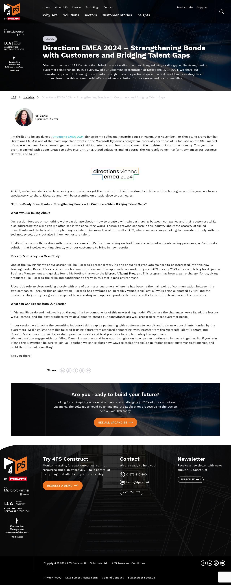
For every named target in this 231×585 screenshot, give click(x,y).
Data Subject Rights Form (81, 577)
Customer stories (116, 15)
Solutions (71, 15)
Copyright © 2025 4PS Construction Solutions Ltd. (76, 563)
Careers (77, 7)
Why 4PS (50, 15)
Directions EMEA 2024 (68, 137)
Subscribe (188, 479)
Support (202, 7)
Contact (108, 7)
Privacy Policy (52, 577)
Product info (185, 7)
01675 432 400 (136, 475)
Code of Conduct (113, 577)
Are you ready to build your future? (115, 394)
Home (46, 7)
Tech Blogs (92, 7)
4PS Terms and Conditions (128, 563)
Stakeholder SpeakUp (141, 577)
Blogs (50, 39)
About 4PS (61, 7)
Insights (143, 15)
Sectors (90, 15)
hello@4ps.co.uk (138, 482)
